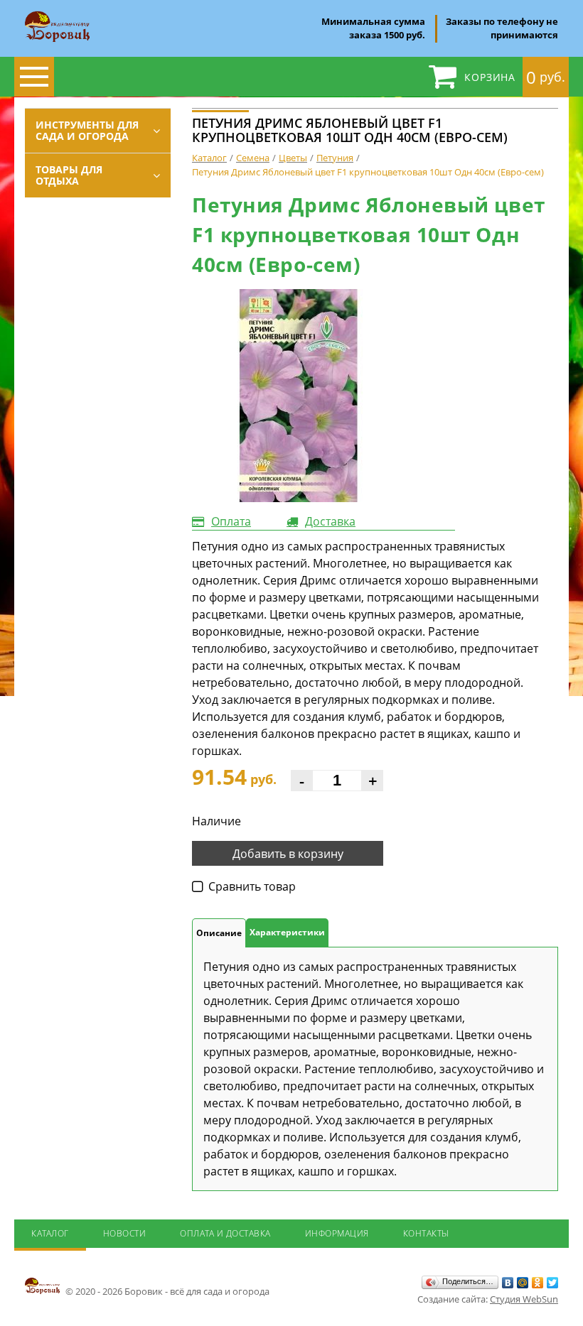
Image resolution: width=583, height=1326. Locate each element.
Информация (337, 1233)
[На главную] (57, 15)
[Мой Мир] (522, 1282)
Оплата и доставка (225, 1233)
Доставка (330, 521)
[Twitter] (552, 1282)
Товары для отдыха (69, 175)
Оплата (231, 521)
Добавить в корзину (287, 854)
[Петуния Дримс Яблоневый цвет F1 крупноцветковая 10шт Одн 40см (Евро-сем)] (298, 395)
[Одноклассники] (537, 1282)
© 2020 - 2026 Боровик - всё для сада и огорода (166, 1291)
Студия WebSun (524, 1299)
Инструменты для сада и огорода (87, 130)
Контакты (426, 1233)
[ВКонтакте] (508, 1282)
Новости (124, 1233)
